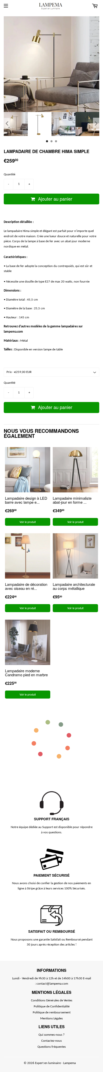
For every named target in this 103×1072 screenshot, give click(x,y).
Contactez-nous (51, 1040)
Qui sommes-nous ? (51, 1034)
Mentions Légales (51, 1018)
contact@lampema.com (52, 983)
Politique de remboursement (51, 1012)
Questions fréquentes (52, 1046)
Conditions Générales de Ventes (51, 1000)
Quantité (9, 174)
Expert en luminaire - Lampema (55, 1063)
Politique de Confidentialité (52, 1006)
